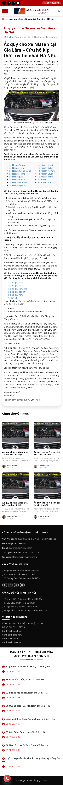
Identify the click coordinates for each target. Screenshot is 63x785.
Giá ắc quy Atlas (15, 282)
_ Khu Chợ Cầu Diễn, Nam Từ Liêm (18, 574)
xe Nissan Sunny (17, 165)
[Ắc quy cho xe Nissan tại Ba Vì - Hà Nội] (47, 485)
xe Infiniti (42, 179)
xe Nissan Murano (18, 182)
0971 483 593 (13, 671)
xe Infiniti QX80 (45, 182)
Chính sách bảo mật (11, 642)
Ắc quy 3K (12, 297)
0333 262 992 (13, 766)
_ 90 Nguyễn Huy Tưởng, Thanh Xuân (20, 606)
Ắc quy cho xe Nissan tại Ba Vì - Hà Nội (47, 504)
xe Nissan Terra (45, 176)
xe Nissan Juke (16, 176)
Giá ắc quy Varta (15, 294)
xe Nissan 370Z (45, 168)
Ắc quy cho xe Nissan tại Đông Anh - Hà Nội (15, 504)
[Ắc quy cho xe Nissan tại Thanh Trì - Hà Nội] (15, 435)
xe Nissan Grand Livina (20, 170)
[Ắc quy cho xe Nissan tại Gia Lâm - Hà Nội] (47, 435)
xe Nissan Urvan (45, 173)
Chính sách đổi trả (10, 638)
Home (5, 19)
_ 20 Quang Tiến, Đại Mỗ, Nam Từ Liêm (21, 578)
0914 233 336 (13, 736)
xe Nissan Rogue (17, 179)
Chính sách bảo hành (12, 631)
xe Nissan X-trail (45, 165)
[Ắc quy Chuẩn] (31, 10)
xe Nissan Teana (17, 173)
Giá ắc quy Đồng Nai (17, 288)
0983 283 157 (13, 723)
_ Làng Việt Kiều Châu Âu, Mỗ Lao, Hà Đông (23, 599)
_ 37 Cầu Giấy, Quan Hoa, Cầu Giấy (18, 602)
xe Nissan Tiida (16, 168)
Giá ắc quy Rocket (16, 291)
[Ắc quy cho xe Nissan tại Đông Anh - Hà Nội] (15, 485)
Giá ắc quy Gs (14, 285)
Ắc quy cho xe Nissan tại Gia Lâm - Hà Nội (47, 453)
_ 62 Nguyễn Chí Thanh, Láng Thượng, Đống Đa (24, 610)
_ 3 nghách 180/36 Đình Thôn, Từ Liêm (20, 570)
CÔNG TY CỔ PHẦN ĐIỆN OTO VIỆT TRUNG (23, 623)
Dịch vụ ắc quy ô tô (16, 37)
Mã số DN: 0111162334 (13, 627)
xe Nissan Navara (46, 170)
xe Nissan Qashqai (18, 185)
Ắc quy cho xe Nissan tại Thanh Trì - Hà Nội (15, 453)
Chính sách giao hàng (12, 634)
